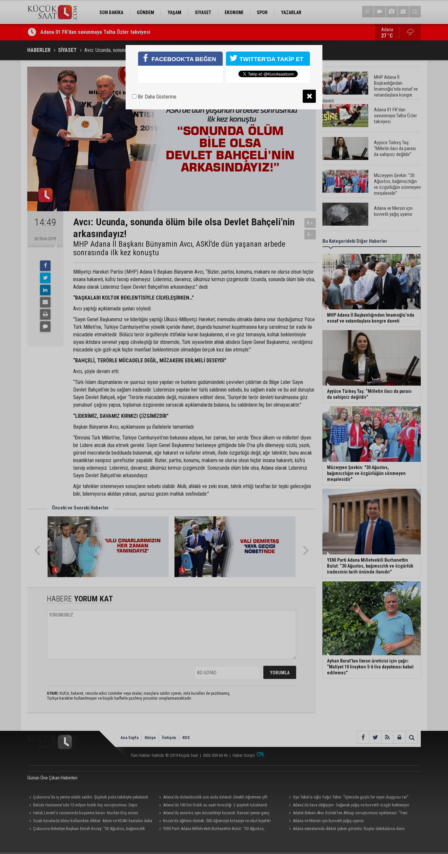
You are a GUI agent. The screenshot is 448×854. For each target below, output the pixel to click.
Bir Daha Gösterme (156, 97)
